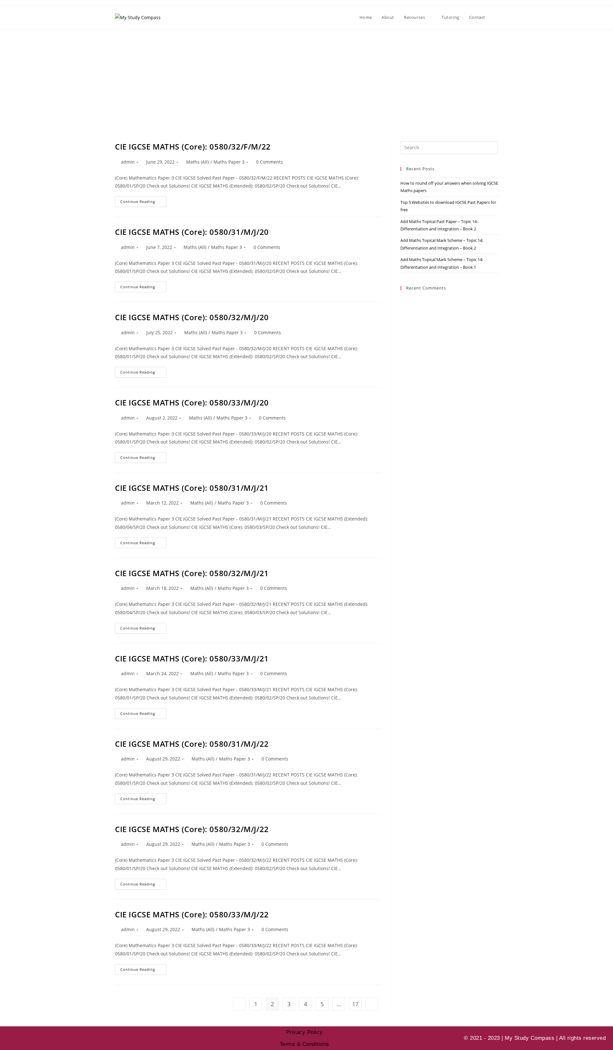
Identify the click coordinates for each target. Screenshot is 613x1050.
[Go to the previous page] (239, 1004)
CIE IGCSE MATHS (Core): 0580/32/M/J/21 (192, 573)
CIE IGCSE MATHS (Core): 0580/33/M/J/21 (192, 658)
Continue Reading (143, 200)
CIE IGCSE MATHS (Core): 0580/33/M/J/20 (192, 402)
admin (128, 162)
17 (355, 1004)
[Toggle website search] (496, 17)
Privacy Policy (304, 1032)
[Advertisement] (306, 77)
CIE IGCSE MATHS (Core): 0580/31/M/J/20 (192, 232)
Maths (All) (197, 162)
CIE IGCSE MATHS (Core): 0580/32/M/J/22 (192, 829)
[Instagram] (29, 1038)
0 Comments (269, 162)
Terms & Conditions (304, 1044)
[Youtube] (11, 1038)
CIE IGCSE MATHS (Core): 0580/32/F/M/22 (193, 146)
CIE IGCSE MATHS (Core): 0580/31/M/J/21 (192, 488)
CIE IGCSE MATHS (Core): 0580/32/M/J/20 (192, 317)
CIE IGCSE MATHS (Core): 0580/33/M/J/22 (192, 914)
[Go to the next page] (372, 1004)
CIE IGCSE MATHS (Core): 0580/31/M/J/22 (192, 743)
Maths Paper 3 (229, 162)
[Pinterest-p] (46, 1038)
